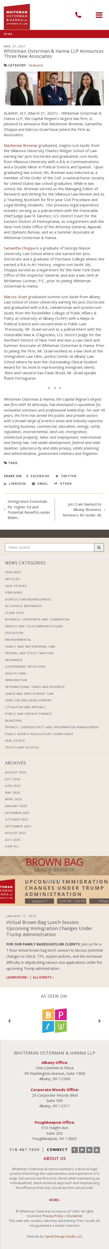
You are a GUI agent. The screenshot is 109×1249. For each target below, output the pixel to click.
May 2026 (12, 792)
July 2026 (12, 779)
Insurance (14, 660)
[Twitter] (82, 1150)
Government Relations (25, 666)
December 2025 (17, 813)
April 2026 (13, 799)
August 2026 (15, 772)
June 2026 (13, 786)
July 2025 (12, 840)
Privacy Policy (53, 1216)
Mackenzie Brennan (21, 145)
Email (42, 483)
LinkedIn (17, 483)
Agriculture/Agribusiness (27, 599)
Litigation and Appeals (25, 707)
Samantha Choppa (19, 248)
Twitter (68, 476)
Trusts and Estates (22, 747)
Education (14, 633)
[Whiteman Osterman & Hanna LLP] (17, 15)
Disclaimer (75, 1216)
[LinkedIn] (89, 1150)
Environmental (18, 639)
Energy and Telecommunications (34, 626)
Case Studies (16, 586)
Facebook (39, 476)
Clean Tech (14, 613)
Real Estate (15, 740)
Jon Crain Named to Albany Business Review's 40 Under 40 (82, 510)
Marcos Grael (15, 296)
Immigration (16, 680)
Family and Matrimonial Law (30, 646)
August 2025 (15, 833)
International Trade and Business (35, 687)
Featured (36, 65)
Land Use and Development (28, 700)
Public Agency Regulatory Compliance (39, 734)
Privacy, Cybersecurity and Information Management (52, 727)
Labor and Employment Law (29, 693)
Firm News (13, 592)
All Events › (43, 977)
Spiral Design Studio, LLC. (64, 1236)
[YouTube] (97, 1150)
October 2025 (16, 819)
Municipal (13, 720)
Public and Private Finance (28, 714)
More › (54, 1200)
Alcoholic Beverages (23, 606)
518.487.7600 (78, 15)
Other (65, 483)
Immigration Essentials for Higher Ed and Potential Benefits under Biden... (29, 509)
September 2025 (18, 826)
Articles (12, 579)
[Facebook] (74, 1150)
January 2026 (16, 806)
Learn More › (17, 977)
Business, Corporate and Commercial (37, 619)
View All (12, 846)
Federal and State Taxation (29, 653)
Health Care (15, 673)
